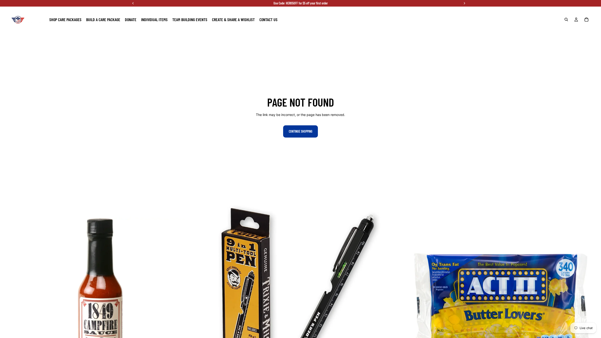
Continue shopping (300, 131)
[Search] (566, 19)
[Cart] (586, 19)
